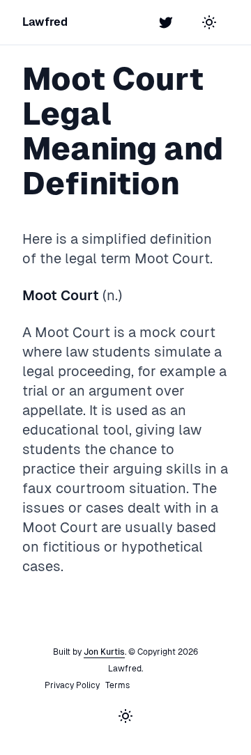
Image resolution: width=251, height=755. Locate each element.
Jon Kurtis (104, 652)
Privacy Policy (72, 685)
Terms (117, 685)
